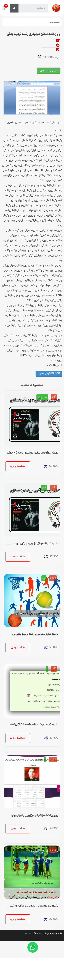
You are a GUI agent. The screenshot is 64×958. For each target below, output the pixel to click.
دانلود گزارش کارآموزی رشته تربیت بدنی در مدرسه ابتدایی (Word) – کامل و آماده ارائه (35, 635)
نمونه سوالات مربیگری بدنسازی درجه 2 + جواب (32, 453)
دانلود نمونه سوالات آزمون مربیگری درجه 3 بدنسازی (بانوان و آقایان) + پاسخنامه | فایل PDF (32, 544)
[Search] (14, 8)
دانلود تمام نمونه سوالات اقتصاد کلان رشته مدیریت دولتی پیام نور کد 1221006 (34, 726)
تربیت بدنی (54, 22)
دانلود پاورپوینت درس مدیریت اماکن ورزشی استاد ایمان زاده (34, 907)
